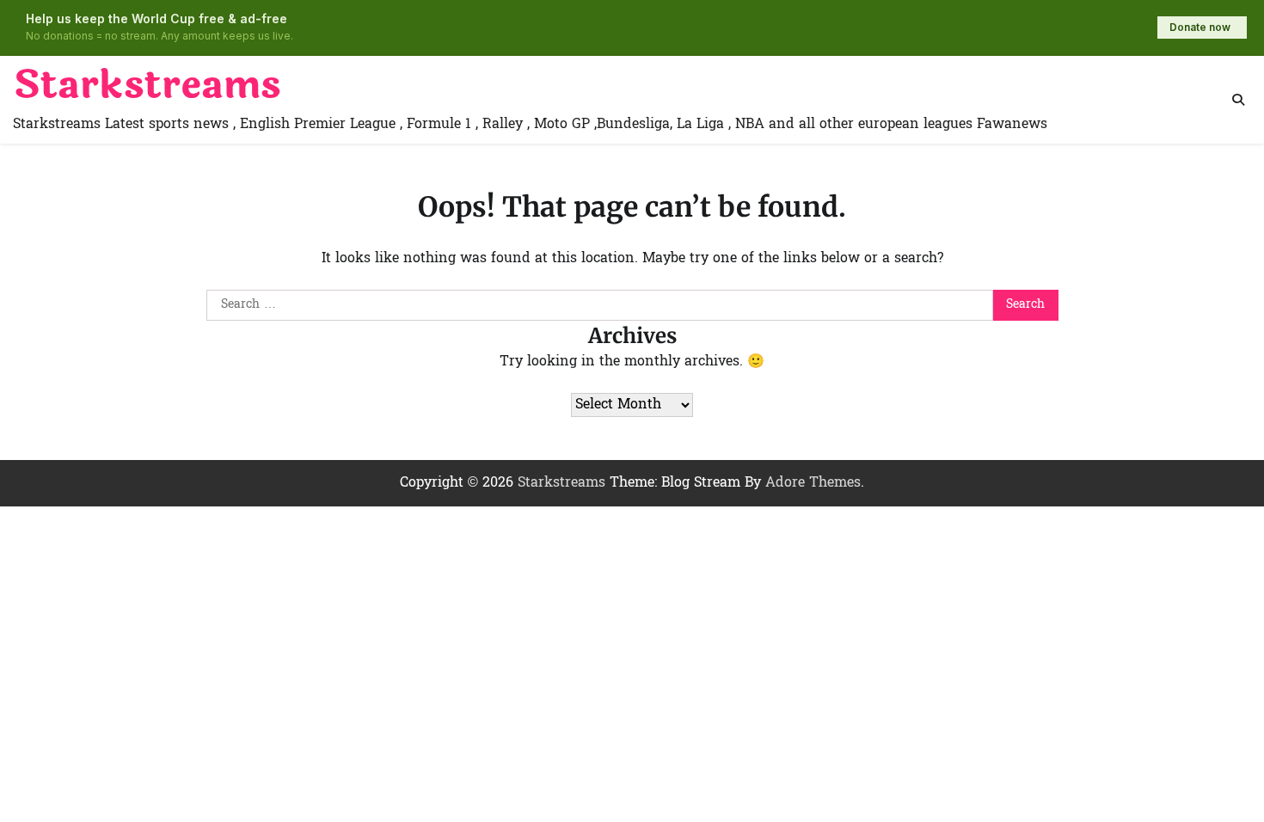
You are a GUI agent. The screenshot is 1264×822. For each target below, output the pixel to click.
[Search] (1238, 100)
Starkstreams (147, 85)
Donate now (1199, 27)
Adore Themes (813, 483)
